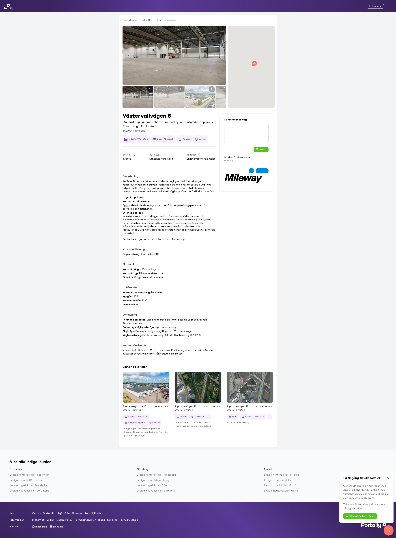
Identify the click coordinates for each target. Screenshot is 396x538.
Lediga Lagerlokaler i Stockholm (28, 485)
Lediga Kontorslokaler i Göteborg (156, 475)
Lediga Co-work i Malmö (278, 480)
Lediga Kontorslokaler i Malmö (281, 475)
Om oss (36, 513)
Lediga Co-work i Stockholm (26, 480)
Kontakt (77, 513)
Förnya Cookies (129, 520)
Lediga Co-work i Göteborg (153, 480)
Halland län (146, 20)
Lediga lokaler (130, 20)
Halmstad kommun (166, 20)
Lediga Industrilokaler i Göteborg (156, 491)
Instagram (41, 527)
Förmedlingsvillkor (85, 520)
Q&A (67, 513)
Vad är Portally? (52, 513)
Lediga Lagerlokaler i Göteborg (155, 485)
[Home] (8, 6)
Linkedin (57, 527)
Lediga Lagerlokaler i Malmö (280, 485)
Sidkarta (112, 520)
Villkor (50, 520)
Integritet (38, 520)
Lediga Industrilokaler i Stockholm (29, 491)
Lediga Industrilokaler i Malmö (281, 491)
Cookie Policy (64, 520)
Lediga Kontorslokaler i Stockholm (29, 475)
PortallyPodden (94, 513)
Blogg (101, 520)
